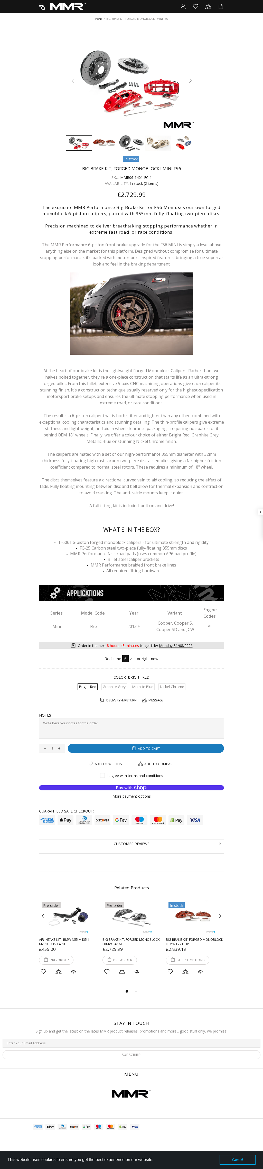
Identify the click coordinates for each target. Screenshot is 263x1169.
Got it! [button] (237, 1160)
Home (98, 19)
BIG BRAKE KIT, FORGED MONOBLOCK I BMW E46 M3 (131, 941)
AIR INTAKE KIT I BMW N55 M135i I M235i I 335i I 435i (64, 941)
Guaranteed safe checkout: (66, 811)
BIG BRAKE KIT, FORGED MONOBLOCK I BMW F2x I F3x (194, 941)
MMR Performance (68, 6)
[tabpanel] (68, 944)
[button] (155, 1160)
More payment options (131, 796)
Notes (45, 715)
